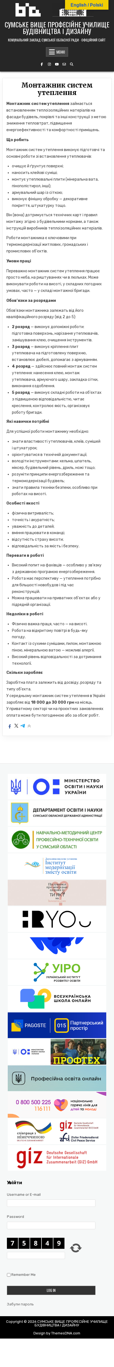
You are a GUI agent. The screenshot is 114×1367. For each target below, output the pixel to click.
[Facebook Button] (41, 64)
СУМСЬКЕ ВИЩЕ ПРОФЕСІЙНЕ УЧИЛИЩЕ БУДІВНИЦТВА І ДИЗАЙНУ (57, 27)
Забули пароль (20, 1304)
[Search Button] (71, 64)
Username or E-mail (24, 1194)
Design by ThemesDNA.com (56, 1333)
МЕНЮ (60, 52)
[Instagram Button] (49, 64)
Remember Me (23, 1275)
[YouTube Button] (56, 64)
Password (15, 1217)
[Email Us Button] (64, 64)
